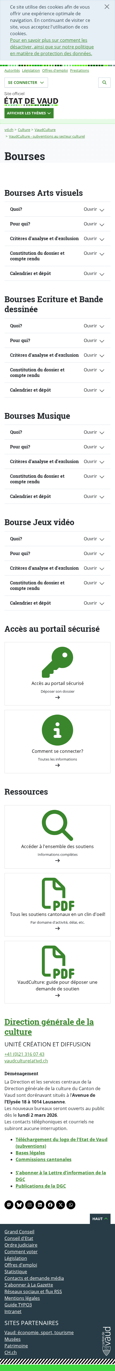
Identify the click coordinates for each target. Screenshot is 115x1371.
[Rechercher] (104, 83)
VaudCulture (45, 129)
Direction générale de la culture (49, 1026)
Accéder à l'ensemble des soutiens (57, 846)
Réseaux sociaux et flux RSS (33, 1291)
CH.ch (10, 1352)
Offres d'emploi (55, 70)
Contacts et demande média (34, 1278)
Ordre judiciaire (20, 1245)
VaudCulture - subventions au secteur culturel (47, 136)
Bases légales (30, 1153)
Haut (98, 1218)
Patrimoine (16, 1346)
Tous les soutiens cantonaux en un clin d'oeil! (57, 914)
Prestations (79, 70)
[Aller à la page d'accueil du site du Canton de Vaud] (57, 99)
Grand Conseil (19, 1232)
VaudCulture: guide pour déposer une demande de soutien (57, 985)
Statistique (15, 1272)
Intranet (12, 1311)
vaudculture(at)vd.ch (26, 1061)
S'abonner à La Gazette (28, 1285)
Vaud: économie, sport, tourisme (39, 1332)
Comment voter (21, 1252)
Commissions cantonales (43, 1159)
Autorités (12, 70)
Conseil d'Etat (18, 1238)
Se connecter (23, 82)
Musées (12, 1339)
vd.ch (8, 129)
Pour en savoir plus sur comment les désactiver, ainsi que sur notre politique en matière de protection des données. (52, 47)
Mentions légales (22, 1298)
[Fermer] (107, 6)
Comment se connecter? (57, 751)
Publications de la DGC (41, 1186)
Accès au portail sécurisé (58, 683)
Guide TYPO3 (18, 1305)
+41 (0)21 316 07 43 (24, 1054)
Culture (24, 129)
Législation (31, 70)
